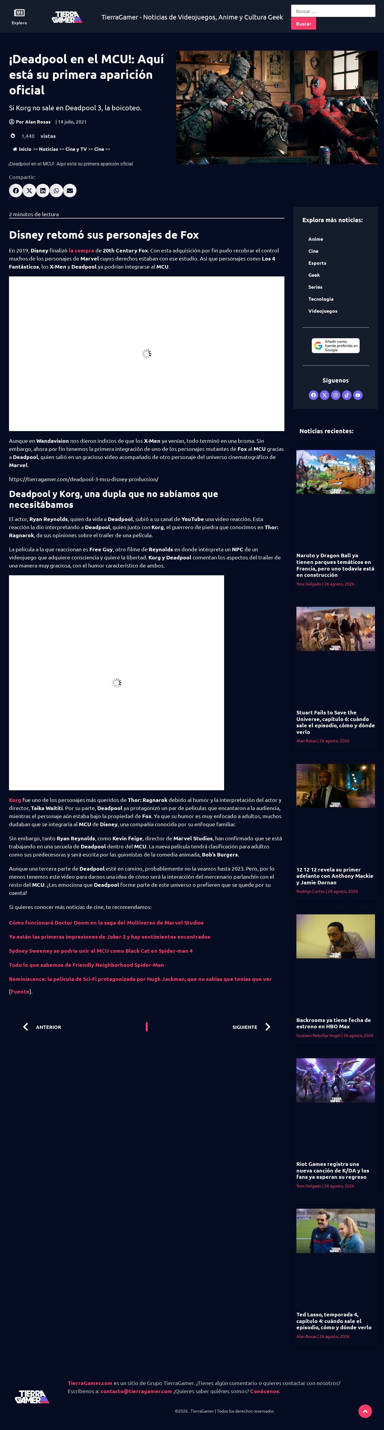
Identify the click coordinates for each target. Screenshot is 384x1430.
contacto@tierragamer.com (136, 1390)
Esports (317, 263)
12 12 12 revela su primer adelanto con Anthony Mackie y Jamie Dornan (335, 876)
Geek (314, 275)
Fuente (20, 991)
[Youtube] (358, 395)
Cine (99, 149)
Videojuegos (323, 311)
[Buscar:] (333, 10)
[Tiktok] (347, 395)
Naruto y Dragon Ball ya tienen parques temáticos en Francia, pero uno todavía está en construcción (335, 565)
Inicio (25, 149)
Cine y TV (76, 149)
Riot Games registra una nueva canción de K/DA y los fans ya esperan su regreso (332, 1170)
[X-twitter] (324, 395)
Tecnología (321, 299)
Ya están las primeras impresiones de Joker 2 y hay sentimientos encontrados (109, 936)
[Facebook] (313, 395)
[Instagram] (335, 395)
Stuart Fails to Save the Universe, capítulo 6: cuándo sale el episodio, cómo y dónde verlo (335, 722)
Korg (15, 799)
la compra (81, 250)
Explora (19, 22)
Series (315, 287)
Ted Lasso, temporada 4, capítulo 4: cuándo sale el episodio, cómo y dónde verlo (334, 1320)
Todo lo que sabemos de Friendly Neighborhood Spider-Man (86, 964)
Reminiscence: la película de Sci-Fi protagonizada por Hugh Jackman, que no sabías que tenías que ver (141, 978)
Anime (315, 239)
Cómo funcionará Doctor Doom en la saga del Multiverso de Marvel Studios (106, 922)
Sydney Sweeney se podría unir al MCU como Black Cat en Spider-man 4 (101, 950)
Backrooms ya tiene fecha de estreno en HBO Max (333, 1023)
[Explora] (19, 12)
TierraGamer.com (90, 1382)
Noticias (48, 149)
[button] (15, 190)
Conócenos (264, 1390)
